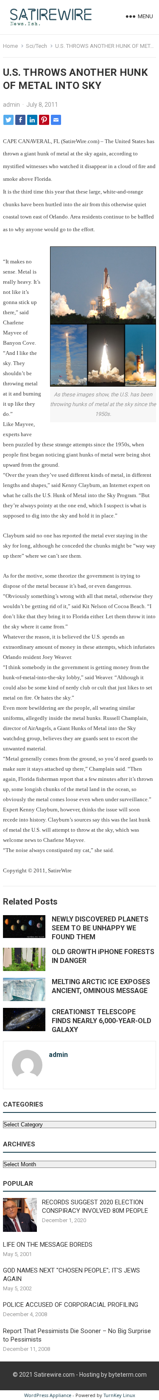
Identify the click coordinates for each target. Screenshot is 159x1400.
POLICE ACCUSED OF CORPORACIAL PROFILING (70, 1305)
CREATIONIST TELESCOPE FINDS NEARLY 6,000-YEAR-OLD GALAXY (101, 1021)
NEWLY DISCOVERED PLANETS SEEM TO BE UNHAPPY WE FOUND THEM (100, 928)
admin (11, 104)
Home (10, 46)
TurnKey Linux (119, 1395)
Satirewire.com (54, 1374)
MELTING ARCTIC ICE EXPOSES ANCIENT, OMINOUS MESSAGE (101, 986)
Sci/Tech (36, 46)
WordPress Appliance (47, 1395)
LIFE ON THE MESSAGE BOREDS (47, 1244)
